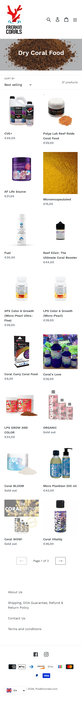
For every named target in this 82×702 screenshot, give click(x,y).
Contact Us (16, 618)
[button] (15, 690)
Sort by (9, 78)
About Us (15, 592)
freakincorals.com (46, 688)
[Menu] (75, 19)
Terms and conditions (24, 629)
